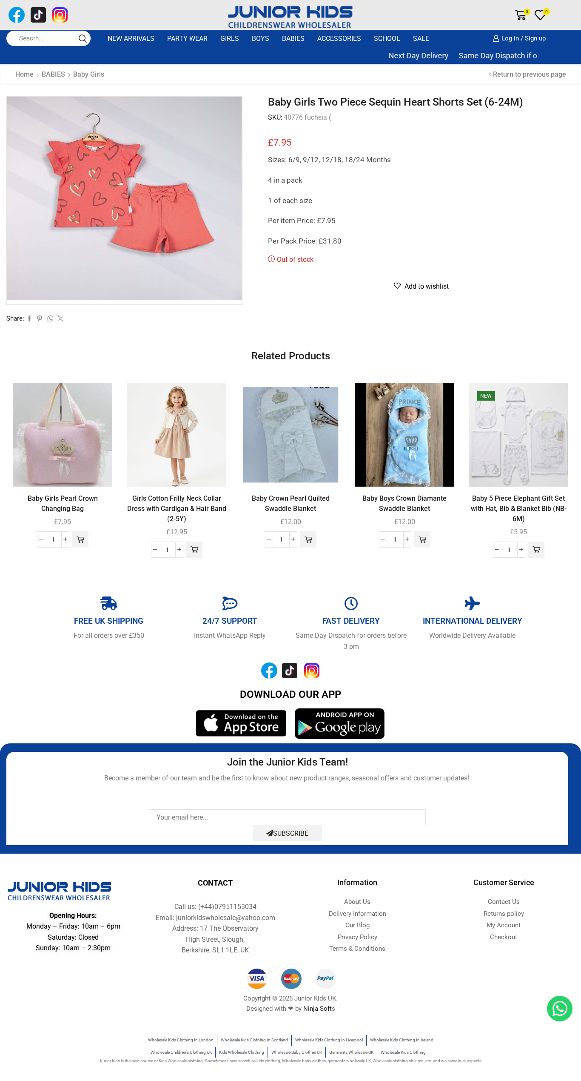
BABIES (293, 38)
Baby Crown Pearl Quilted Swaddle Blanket (291, 503)
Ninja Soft (317, 1008)
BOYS (260, 38)
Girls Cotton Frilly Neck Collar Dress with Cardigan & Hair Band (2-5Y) (176, 508)
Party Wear (187, 38)
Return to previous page (529, 74)
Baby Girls (88, 74)
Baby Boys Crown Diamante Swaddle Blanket (404, 503)
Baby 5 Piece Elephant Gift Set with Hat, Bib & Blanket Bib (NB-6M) (519, 508)
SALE (421, 38)
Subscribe (290, 833)
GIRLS (229, 38)
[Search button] (83, 38)
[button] (80, 539)
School (387, 38)
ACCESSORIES (339, 38)
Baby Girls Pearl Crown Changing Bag (63, 503)
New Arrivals (131, 38)
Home (24, 74)
